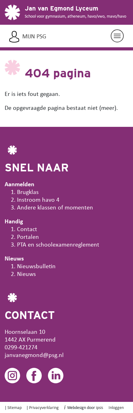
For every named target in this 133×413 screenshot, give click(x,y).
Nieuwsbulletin (36, 266)
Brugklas (28, 191)
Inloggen (116, 407)
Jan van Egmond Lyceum (61, 8)
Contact (27, 229)
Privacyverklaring (44, 407)
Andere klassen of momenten (55, 207)
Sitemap (14, 407)
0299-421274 (21, 347)
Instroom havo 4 (38, 199)
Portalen (28, 236)
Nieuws (26, 273)
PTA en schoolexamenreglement (58, 244)
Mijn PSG (34, 36)
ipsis (99, 407)
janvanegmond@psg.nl (34, 355)
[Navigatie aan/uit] (117, 35)
